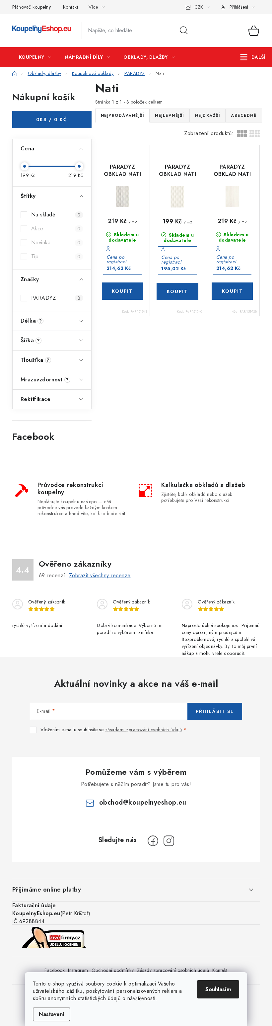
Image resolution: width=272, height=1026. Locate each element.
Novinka (56, 242)
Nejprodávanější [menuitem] (122, 115)
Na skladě (56, 214)
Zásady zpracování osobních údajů (173, 970)
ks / (51, 119)
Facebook (54, 970)
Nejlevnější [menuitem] (169, 115)
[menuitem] (35, 57)
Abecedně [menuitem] (243, 115)
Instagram (78, 970)
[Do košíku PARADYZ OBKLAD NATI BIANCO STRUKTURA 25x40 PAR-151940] (177, 291)
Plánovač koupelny (31, 7)
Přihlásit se (215, 711)
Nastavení (51, 1014)
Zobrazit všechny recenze (100, 575)
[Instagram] (169, 840)
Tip (56, 256)
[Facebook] (153, 840)
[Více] (253, 57)
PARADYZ (56, 298)
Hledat (183, 30)
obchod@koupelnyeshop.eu (142, 802)
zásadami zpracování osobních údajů (143, 729)
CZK (198, 7)
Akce (56, 228)
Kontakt (70, 7)
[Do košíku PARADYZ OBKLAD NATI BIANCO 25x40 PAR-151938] (232, 291)
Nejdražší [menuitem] (207, 115)
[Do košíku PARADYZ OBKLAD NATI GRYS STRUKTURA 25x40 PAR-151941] (122, 291)
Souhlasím (218, 989)
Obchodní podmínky (113, 970)
